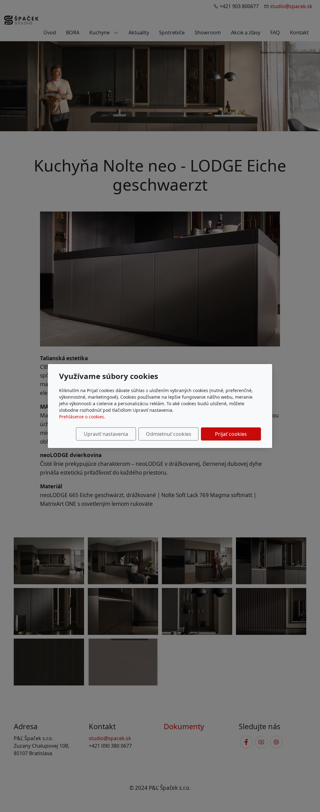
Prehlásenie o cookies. (82, 417)
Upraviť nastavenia (106, 434)
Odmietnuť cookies (168, 434)
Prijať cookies (231, 434)
